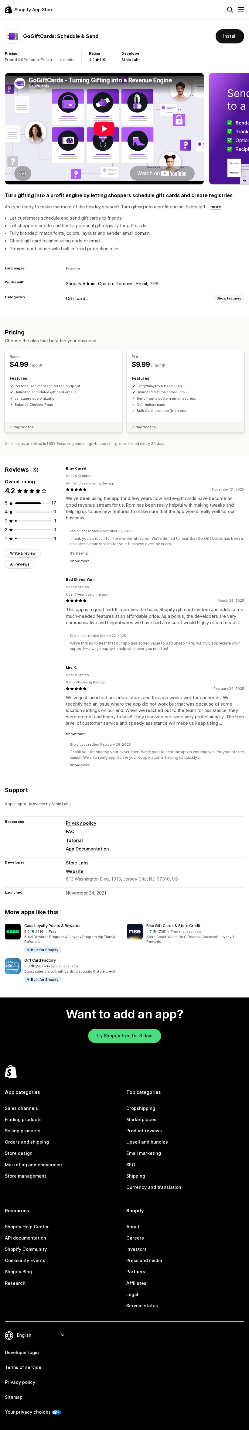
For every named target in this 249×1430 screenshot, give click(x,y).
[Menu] (241, 10)
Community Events (25, 1260)
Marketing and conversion (33, 1165)
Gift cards (77, 298)
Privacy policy (81, 823)
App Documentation (87, 849)
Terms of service (23, 1367)
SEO (130, 1165)
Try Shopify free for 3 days (125, 1035)
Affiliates (136, 1283)
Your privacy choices (28, 1412)
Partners (135, 1271)
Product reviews (144, 1131)
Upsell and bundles (147, 1142)
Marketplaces (141, 1119)
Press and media (144, 1260)
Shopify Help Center (27, 1227)
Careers (135, 1238)
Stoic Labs (131, 59)
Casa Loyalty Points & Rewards (52, 925)
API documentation (25, 1238)
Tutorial (74, 840)
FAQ (70, 831)
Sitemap (13, 1397)
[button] (63, 938)
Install (230, 36)
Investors (136, 1249)
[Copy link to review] (89, 468)
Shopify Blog (18, 1271)
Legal (132, 1294)
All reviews (19, 564)
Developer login (22, 1352)
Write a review (23, 553)
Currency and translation (153, 1187)
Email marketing (143, 1153)
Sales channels (21, 1108)
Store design (18, 1153)
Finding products (23, 1119)
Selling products (22, 1131)
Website (75, 871)
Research (15, 1283)
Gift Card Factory (40, 960)
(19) (103, 59)
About (132, 1227)
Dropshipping (140, 1108)
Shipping (135, 1176)
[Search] (230, 10)
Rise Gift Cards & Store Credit (173, 925)
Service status (142, 1306)
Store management (25, 1176)
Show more (80, 561)
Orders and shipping (27, 1142)
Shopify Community (26, 1249)
